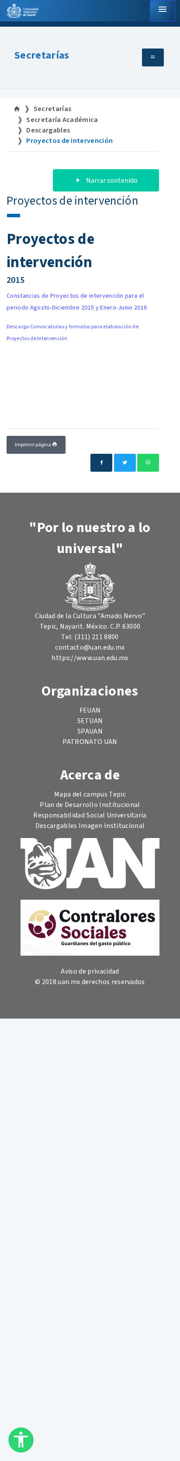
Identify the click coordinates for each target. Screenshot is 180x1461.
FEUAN (90, 710)
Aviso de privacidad (90, 971)
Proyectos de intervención (69, 141)
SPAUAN (90, 731)
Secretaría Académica (62, 120)
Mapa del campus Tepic (90, 794)
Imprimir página (33, 445)
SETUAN (90, 721)
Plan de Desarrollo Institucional (90, 805)
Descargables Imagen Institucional (90, 826)
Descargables (48, 130)
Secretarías (41, 55)
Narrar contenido (111, 180)
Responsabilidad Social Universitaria (90, 815)
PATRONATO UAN (89, 742)
